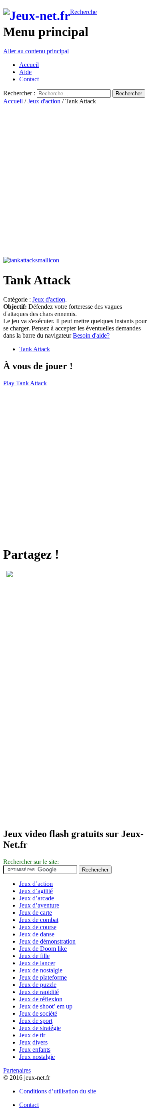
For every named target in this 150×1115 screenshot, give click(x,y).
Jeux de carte (35, 912)
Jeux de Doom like (43, 948)
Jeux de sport (35, 1020)
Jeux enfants (34, 1049)
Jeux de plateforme (43, 977)
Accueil (29, 64)
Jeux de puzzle (37, 984)
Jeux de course (37, 927)
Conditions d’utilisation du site (57, 1091)
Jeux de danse (36, 934)
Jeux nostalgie (37, 1056)
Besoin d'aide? (91, 335)
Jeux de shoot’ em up (45, 1006)
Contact (29, 79)
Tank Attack (34, 349)
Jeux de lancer (37, 963)
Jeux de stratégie (40, 1027)
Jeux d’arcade (36, 898)
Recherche (83, 11)
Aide (25, 71)
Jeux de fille (34, 955)
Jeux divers (33, 1042)
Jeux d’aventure (39, 905)
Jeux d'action (44, 101)
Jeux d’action (36, 883)
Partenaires (17, 1070)
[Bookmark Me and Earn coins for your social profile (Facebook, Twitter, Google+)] (9, 575)
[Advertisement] (75, 180)
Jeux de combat (38, 919)
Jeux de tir (32, 1035)
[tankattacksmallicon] (31, 260)
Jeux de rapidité (39, 991)
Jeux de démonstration (47, 941)
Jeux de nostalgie (40, 970)
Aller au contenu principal (36, 51)
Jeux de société (38, 1013)
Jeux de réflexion (40, 999)
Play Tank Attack (25, 383)
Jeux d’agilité (36, 891)
